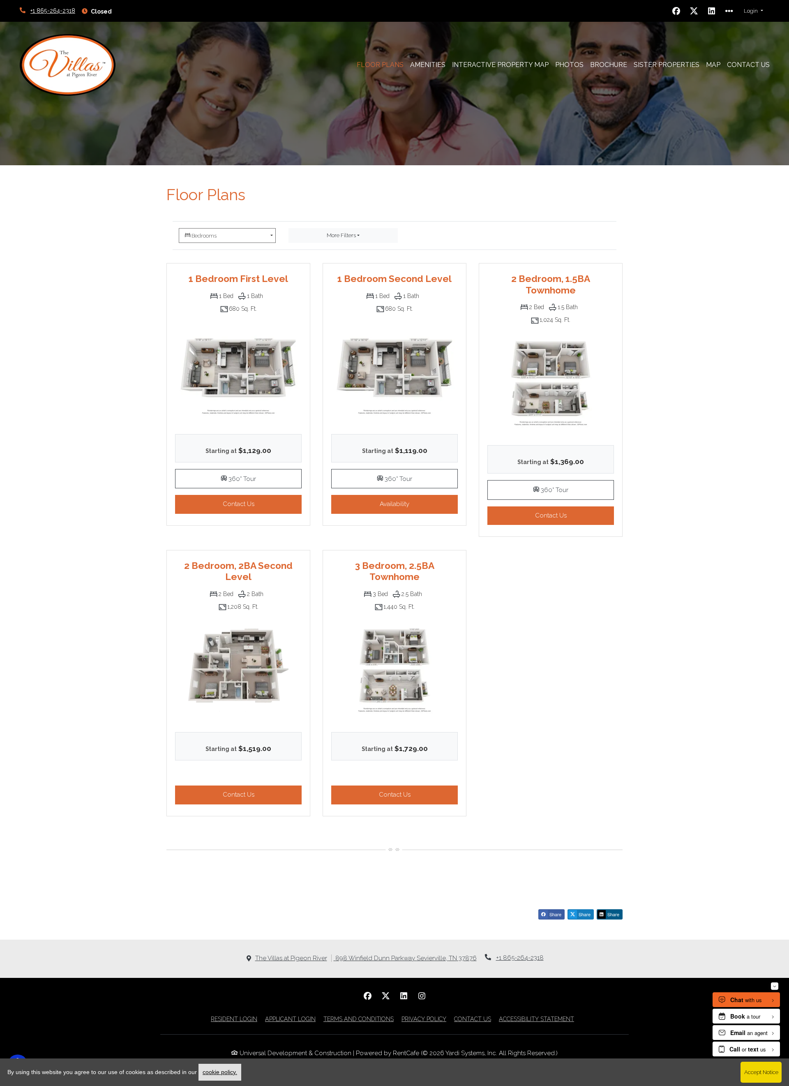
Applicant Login (290, 1018)
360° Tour (264, 478)
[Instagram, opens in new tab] (421, 996)
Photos (569, 65)
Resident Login (234, 1018)
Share (554, 914)
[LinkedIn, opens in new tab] (712, 11)
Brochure (608, 65)
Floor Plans (380, 65)
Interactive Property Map (500, 65)
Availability (419, 504)
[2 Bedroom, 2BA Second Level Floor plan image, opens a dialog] (238, 670)
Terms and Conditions (358, 1018)
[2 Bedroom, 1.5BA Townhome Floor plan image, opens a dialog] (551, 383)
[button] (753, 11)
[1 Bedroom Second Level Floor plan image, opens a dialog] (394, 372)
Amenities (427, 65)
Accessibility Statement (536, 1018)
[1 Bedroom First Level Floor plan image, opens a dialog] (238, 372)
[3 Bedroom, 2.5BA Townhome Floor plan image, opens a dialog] (394, 670)
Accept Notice (761, 1072)
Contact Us (750, 64)
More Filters (341, 235)
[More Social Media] (729, 11)
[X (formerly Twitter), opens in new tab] (694, 11)
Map (713, 65)
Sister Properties (666, 65)
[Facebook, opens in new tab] (676, 11)
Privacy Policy (423, 1018)
